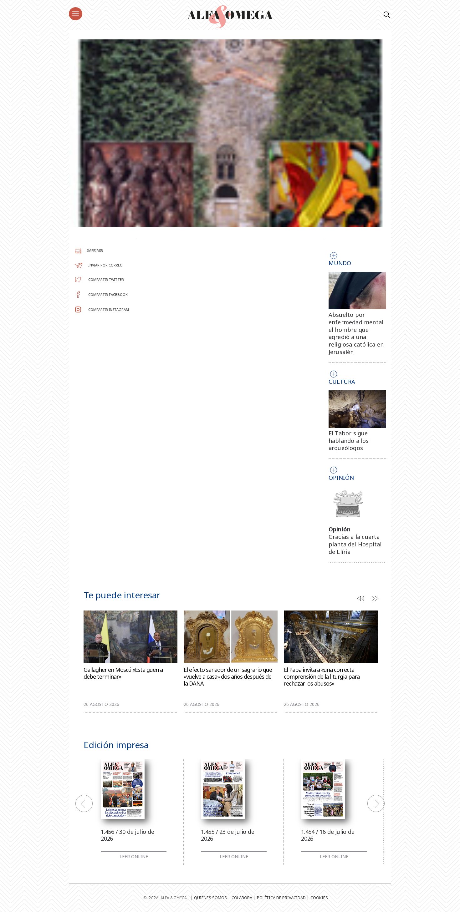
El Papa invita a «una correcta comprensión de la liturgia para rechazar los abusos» (322, 676)
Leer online (134, 856)
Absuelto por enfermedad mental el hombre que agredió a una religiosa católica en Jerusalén (356, 333)
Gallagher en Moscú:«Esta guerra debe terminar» (123, 673)
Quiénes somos (210, 897)
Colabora (242, 897)
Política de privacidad (281, 897)
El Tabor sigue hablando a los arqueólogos (349, 440)
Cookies (319, 897)
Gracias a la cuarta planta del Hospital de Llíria (355, 544)
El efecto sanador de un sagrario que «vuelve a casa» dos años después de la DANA (228, 676)
